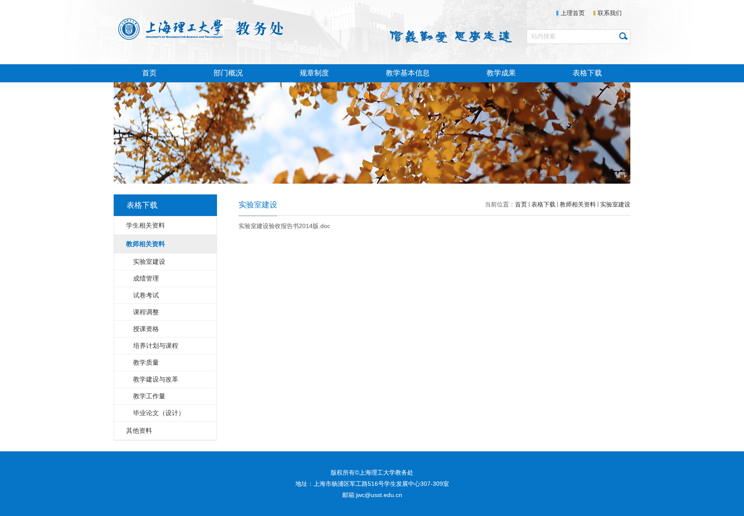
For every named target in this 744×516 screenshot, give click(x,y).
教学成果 (501, 73)
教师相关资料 (578, 204)
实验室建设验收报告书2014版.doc (284, 225)
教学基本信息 (408, 73)
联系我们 (610, 12)
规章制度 (314, 73)
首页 (149, 73)
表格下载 (587, 73)
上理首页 (573, 12)
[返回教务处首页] (203, 28)
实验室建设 (615, 204)
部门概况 (228, 73)
